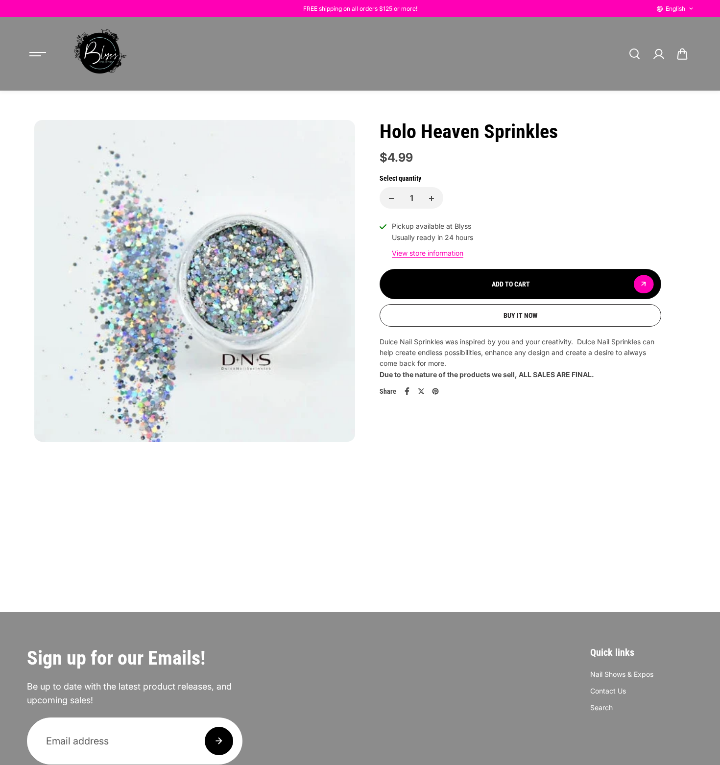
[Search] (634, 54)
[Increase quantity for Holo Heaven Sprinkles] (431, 198)
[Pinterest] (435, 391)
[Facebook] (407, 391)
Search (601, 707)
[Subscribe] (219, 741)
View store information (427, 253)
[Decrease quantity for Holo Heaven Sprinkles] (391, 198)
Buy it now (521, 315)
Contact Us (608, 691)
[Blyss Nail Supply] (100, 54)
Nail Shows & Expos (621, 674)
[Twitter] (421, 391)
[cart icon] (682, 54)
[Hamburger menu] (37, 54)
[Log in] (658, 54)
